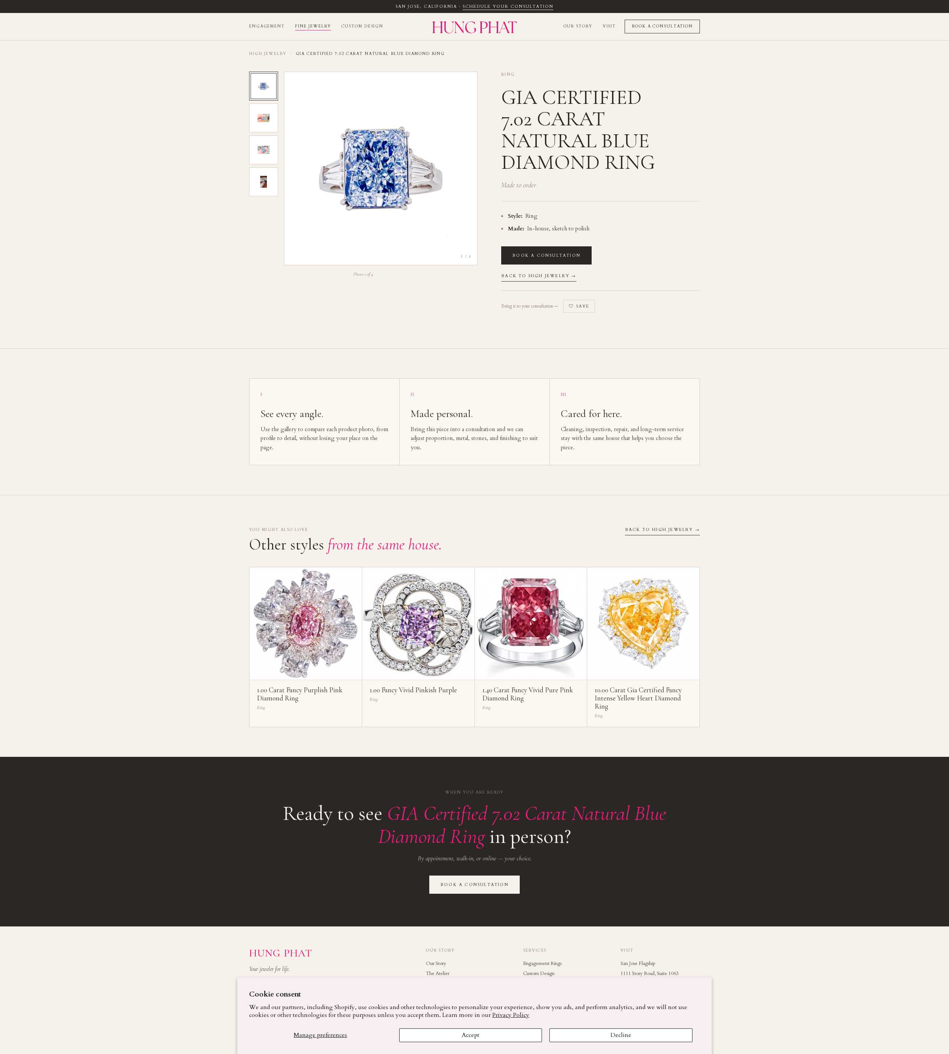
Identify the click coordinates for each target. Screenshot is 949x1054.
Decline (621, 1035)
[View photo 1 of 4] (263, 86)
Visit (609, 26)
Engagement (267, 26)
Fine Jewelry (313, 26)
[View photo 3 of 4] (263, 149)
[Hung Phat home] (474, 26)
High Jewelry (268, 53)
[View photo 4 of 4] (263, 181)
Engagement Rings (542, 963)
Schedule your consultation (508, 6)
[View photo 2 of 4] (263, 118)
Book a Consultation (662, 26)
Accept (470, 1035)
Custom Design (362, 26)
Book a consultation (546, 255)
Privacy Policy (510, 1015)
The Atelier (437, 973)
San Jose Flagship (638, 963)
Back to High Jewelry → (538, 276)
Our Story (577, 26)
